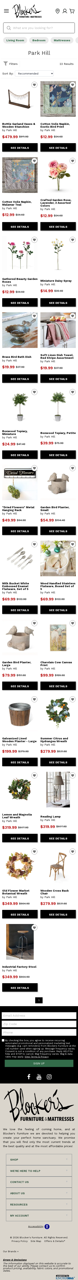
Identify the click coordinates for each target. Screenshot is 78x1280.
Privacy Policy (20, 1241)
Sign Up (39, 1063)
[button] (6, 11)
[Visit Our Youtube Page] (39, 1077)
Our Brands (11, 1251)
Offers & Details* (54, 1241)
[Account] (65, 11)
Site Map (36, 1241)
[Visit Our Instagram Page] (49, 1077)
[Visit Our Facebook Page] (29, 1077)
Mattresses (62, 40)
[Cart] (72, 11)
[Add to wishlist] (34, 85)
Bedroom (38, 40)
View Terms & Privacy (36, 1056)
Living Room (15, 40)
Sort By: (7, 73)
